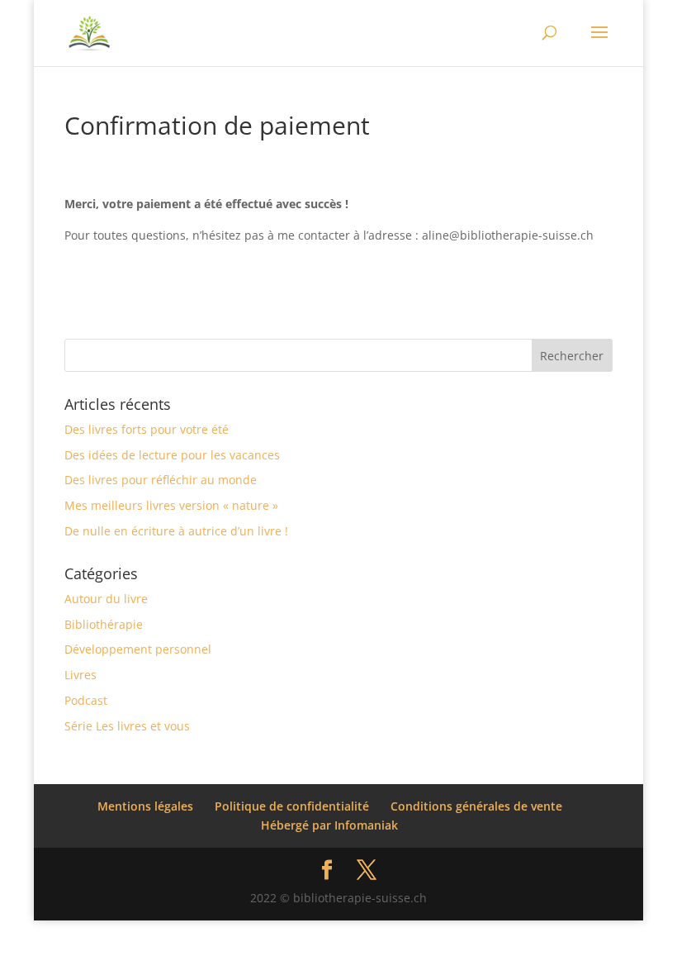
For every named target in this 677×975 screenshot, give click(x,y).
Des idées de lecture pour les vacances (172, 455)
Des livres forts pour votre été (146, 429)
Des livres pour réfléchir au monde (160, 480)
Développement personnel (137, 649)
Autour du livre (106, 598)
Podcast (85, 700)
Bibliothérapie (103, 624)
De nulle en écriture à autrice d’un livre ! (176, 531)
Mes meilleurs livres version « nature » (171, 505)
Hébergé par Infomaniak (329, 825)
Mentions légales (145, 806)
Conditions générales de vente (476, 806)
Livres (80, 674)
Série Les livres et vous (127, 726)
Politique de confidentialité (292, 806)
